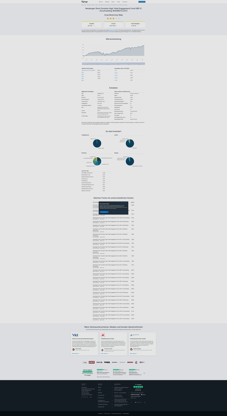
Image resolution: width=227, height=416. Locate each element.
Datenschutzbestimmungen (122, 202)
